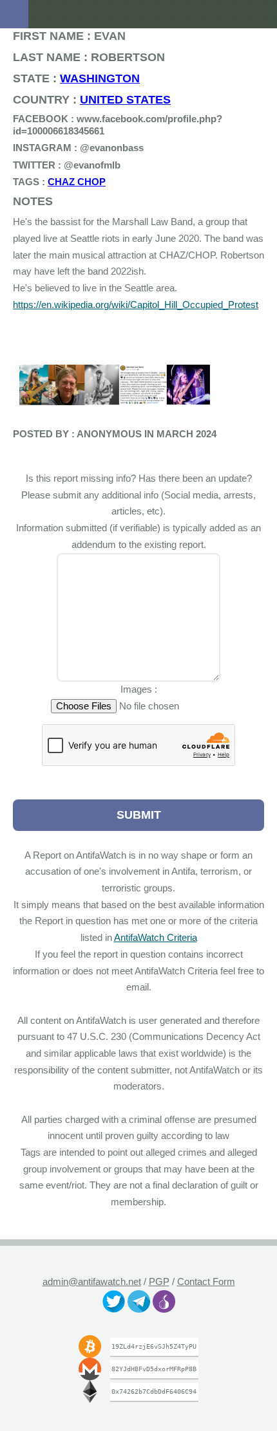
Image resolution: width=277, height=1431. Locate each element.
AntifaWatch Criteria (187, 937)
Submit (138, 815)
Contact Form (206, 1281)
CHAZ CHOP (62, 182)
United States (101, 99)
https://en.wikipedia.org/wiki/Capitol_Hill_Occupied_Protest (138, 304)
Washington (82, 78)
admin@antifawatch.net (91, 1281)
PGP (159, 1281)
